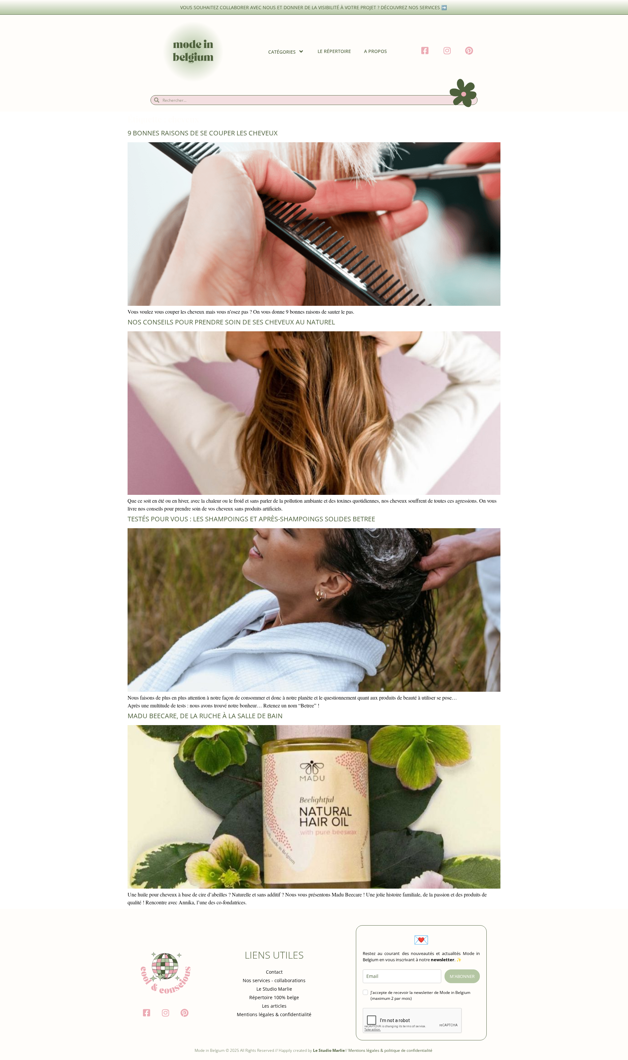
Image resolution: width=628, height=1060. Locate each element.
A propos (375, 51)
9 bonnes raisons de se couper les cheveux (203, 133)
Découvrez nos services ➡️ (414, 7)
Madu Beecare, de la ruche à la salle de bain (205, 715)
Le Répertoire (334, 51)
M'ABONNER (462, 976)
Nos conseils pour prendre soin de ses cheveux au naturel (231, 322)
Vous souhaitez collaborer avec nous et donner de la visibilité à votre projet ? (280, 7)
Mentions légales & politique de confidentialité (390, 1050)
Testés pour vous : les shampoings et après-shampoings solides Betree (251, 518)
